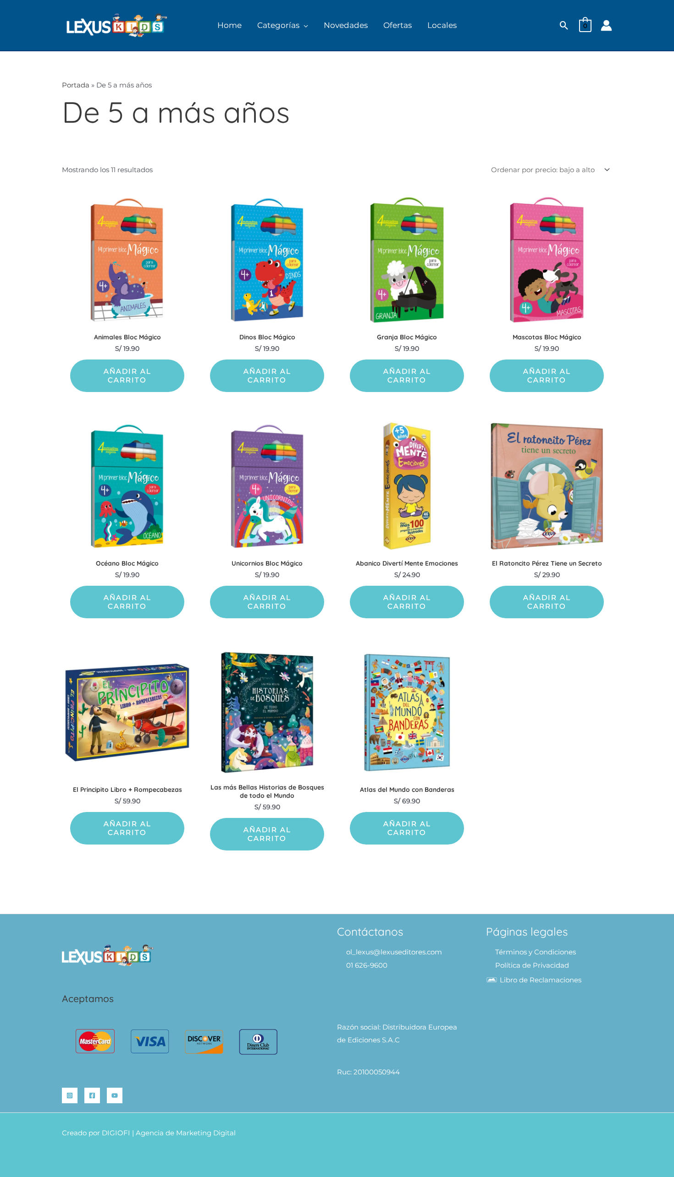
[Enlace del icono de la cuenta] (606, 25)
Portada (75, 85)
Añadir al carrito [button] (127, 376)
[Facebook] (92, 1095)
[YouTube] (114, 1095)
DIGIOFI (116, 1132)
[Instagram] (69, 1095)
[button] (303, 25)
